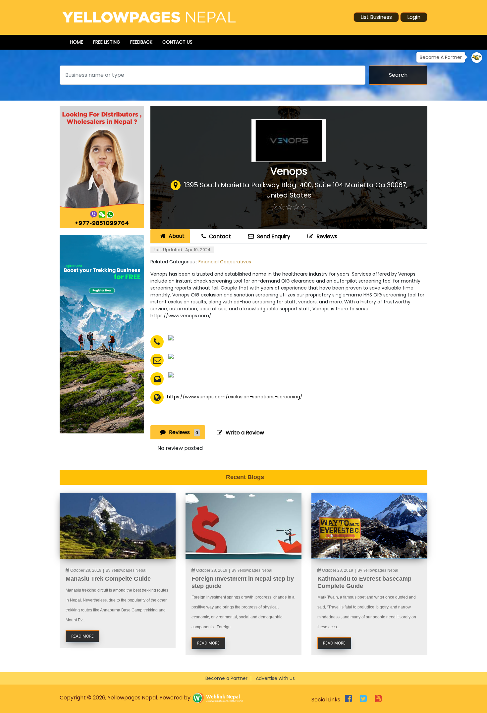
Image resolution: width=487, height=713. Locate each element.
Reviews (326, 236)
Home (76, 42)
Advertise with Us (275, 678)
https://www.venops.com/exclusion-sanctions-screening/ (234, 396)
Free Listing (106, 42)
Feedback (141, 42)
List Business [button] (376, 17)
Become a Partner (226, 678)
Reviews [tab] (183, 432)
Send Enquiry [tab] (273, 236)
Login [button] (413, 17)
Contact (220, 236)
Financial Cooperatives (224, 261)
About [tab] (177, 236)
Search (398, 75)
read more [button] (82, 636)
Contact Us (177, 42)
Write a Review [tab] (245, 432)
